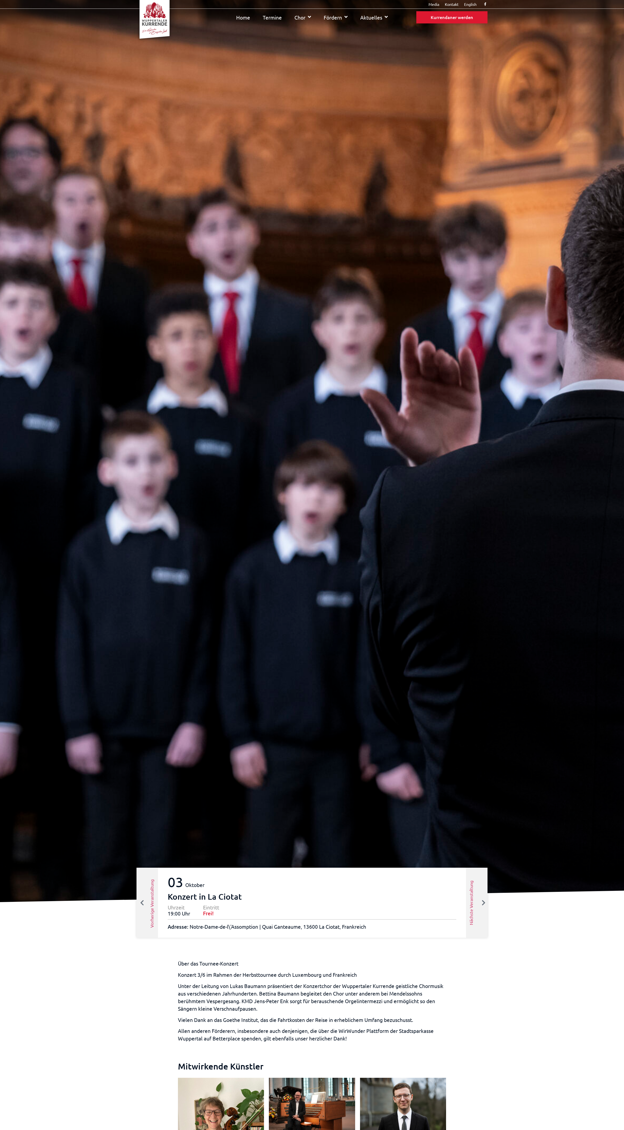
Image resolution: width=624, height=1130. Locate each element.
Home (243, 17)
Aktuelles (371, 17)
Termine (272, 17)
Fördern (333, 17)
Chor (299, 17)
